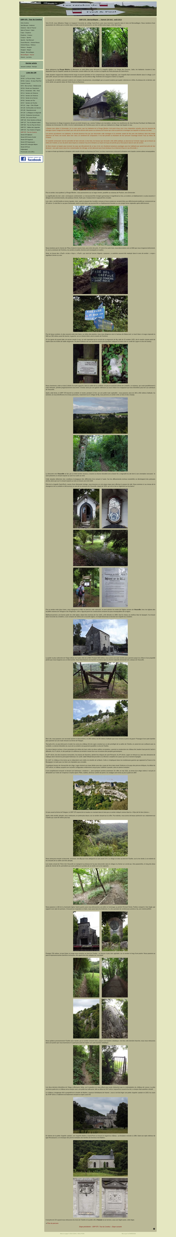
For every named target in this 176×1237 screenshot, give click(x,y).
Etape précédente (85, 1226)
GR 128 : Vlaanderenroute (28, 110)
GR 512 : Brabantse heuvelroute (30, 115)
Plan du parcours (52, 1223)
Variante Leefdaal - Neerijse (29, 66)
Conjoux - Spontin (26, 37)
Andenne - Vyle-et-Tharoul (28, 28)
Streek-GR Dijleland (26, 134)
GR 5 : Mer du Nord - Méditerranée (31, 86)
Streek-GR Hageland (27, 139)
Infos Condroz (25, 23)
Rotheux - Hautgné (26, 47)
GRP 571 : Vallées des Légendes (30, 127)
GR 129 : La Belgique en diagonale (31, 112)
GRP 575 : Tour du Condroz (29, 132)
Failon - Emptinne (26, 32)
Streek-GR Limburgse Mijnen (29, 144)
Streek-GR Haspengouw (28, 142)
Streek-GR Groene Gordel (28, 137)
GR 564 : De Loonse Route (28, 117)
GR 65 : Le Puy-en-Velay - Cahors (31, 78)
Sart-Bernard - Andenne (28, 25)
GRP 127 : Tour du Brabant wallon (31, 122)
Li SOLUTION (80, 1233)
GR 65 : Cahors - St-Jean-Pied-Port (31, 81)
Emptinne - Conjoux (26, 35)
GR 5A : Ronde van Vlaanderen (30, 88)
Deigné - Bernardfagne (27, 52)
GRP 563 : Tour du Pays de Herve (30, 125)
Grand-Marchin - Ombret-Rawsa (30, 42)
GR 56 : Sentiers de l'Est (28, 100)
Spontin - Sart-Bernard (27, 40)
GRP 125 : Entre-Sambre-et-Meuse (31, 120)
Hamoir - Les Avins (26, 57)
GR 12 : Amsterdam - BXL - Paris (30, 90)
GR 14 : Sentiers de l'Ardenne (29, 93)
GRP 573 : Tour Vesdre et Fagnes (30, 130)
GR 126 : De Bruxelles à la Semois (31, 108)
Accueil (23, 76)
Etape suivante (117, 1226)
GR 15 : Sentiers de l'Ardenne (29, 95)
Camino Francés (25, 83)
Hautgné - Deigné (26, 50)
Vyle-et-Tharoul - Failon (27, 30)
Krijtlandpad (24, 149)
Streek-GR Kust (25, 147)
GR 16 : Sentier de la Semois (29, 98)
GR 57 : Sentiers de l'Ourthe (29, 103)
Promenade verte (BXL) (27, 151)
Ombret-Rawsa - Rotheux (28, 45)
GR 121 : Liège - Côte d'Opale (29, 105)
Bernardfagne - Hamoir (27, 54)
